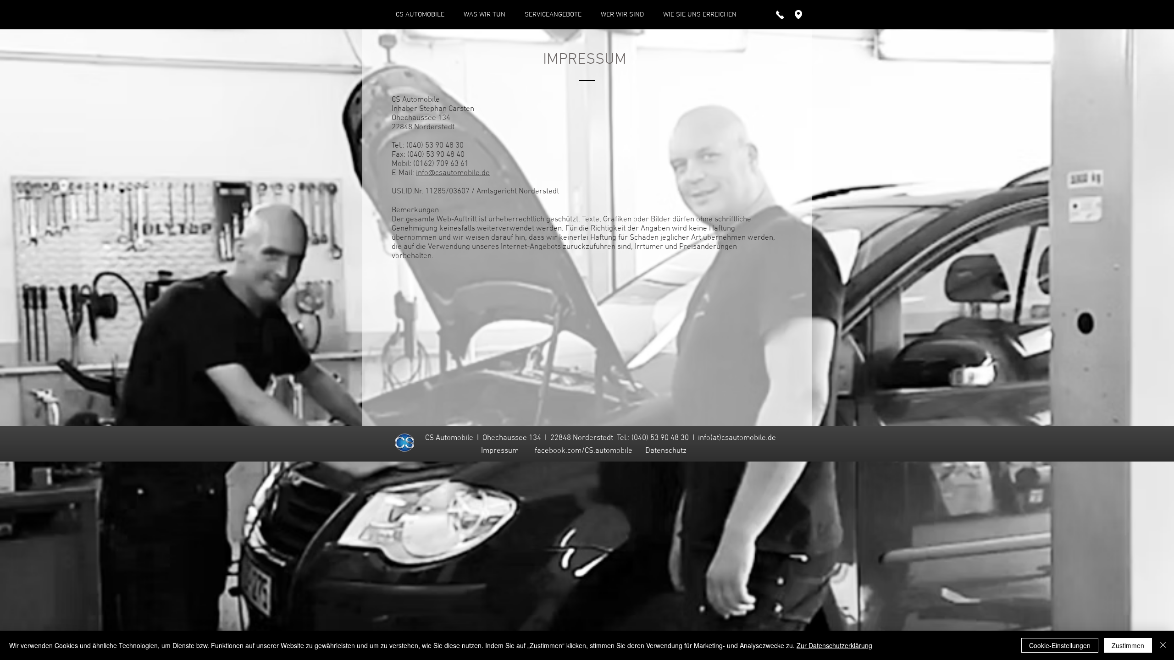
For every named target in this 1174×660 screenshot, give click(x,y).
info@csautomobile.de (453, 173)
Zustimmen (1128, 645)
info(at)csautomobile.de (737, 438)
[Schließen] (1162, 645)
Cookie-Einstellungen (1060, 645)
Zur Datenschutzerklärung (834, 645)
